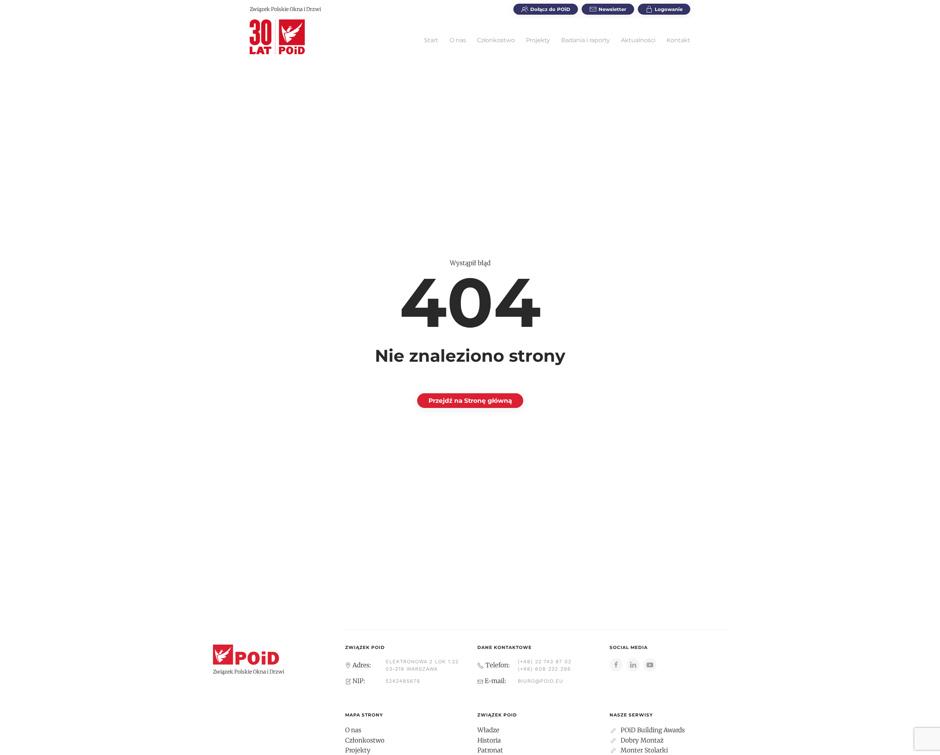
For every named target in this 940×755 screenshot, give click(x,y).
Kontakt (678, 40)
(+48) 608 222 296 (544, 669)
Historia (489, 740)
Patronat (490, 750)
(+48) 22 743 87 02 (544, 661)
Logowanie (669, 9)
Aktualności (638, 40)
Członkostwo (496, 40)
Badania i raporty (585, 40)
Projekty (538, 40)
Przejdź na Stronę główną (470, 400)
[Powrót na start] (277, 37)
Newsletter (612, 9)
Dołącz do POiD (550, 9)
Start (431, 40)
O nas (457, 40)
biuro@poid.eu (540, 681)
